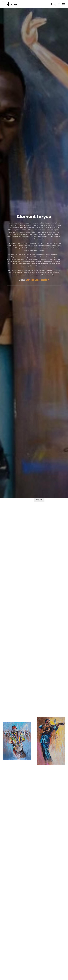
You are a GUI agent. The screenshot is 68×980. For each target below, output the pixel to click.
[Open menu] (63, 4)
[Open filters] (51, 4)
